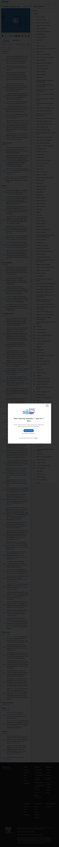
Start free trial (29, 430)
